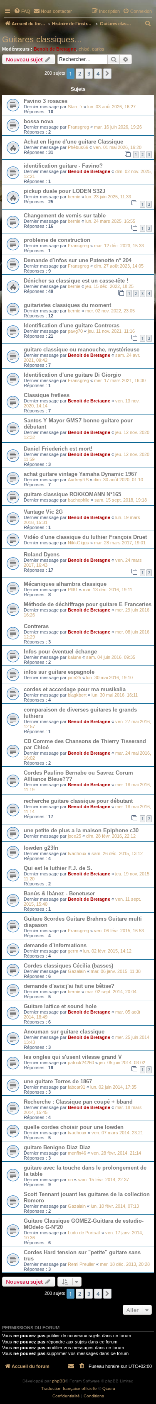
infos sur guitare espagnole (59, 672)
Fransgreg (78, 126)
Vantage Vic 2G (43, 512)
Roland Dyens (41, 554)
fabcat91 (76, 1087)
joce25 (74, 677)
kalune (74, 657)
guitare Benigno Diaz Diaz (57, 1147)
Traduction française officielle (69, 1388)
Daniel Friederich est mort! (58, 449)
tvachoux (77, 853)
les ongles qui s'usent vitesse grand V (73, 1057)
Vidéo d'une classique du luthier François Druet (85, 537)
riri (70, 1179)
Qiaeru (108, 1388)
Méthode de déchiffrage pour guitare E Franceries (87, 604)
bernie (74, 196)
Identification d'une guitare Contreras (71, 325)
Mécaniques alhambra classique (65, 584)
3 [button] (88, 73)
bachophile (78, 499)
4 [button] (98, 73)
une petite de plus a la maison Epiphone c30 (81, 830)
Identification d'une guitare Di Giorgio (72, 375)
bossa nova (38, 121)
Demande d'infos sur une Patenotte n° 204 (77, 260)
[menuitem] (22, 11)
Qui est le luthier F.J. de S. (58, 868)
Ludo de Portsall (84, 1232)
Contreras (36, 626)
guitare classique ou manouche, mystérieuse (81, 349)
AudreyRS (78, 479)
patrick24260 (81, 1062)
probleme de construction (57, 240)
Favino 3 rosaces (45, 101)
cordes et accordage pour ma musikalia (75, 689)
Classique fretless (46, 395)
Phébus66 (78, 147)
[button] (107, 73)
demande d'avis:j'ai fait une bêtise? (69, 986)
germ (73, 950)
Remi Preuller (81, 1264)
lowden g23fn (41, 848)
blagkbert (77, 694)
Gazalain (77, 971)
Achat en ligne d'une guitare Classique (73, 142)
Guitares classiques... (42, 39)
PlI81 (73, 589)
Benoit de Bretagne (55, 48)
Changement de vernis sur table (65, 215)
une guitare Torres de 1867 (58, 1081)
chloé (84, 48)
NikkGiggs (78, 542)
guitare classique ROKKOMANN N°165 (72, 494)
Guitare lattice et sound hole (60, 1006)
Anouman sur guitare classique (64, 1032)
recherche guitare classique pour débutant (78, 801)
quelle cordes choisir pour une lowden (74, 1127)
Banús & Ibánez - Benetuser (59, 893)
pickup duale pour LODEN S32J (64, 191)
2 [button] (79, 73)
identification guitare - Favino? (63, 166)
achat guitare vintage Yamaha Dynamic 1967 (80, 474)
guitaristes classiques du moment (67, 305)
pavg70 (75, 331)
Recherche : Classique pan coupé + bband (78, 1102)
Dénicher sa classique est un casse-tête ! (76, 281)
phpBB (58, 1381)
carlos (98, 48)
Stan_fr (75, 106)
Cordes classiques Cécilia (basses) (68, 966)
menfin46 (77, 1152)
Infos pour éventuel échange (60, 651)
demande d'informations (55, 945)
